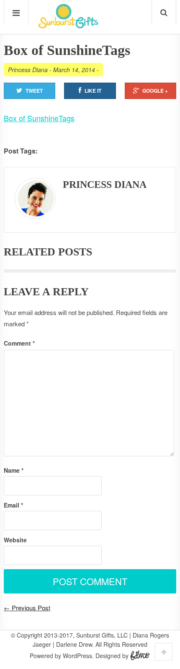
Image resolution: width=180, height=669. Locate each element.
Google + (155, 90)
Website (15, 540)
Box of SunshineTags (39, 117)
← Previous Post (27, 607)
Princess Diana (28, 69)
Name (13, 470)
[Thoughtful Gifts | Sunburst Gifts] (68, 25)
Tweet (34, 90)
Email (13, 505)
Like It (93, 90)
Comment (19, 343)
